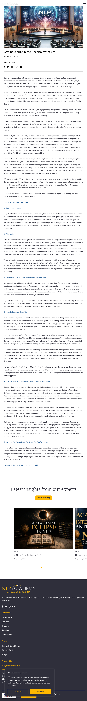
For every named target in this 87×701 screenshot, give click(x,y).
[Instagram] (10, 606)
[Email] (21, 67)
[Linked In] (12, 67)
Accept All (40, 691)
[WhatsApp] (16, 67)
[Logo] (10, 3)
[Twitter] (8, 67)
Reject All (18, 691)
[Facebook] (4, 67)
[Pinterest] (13, 606)
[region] (29, 682)
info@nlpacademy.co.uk (11, 665)
